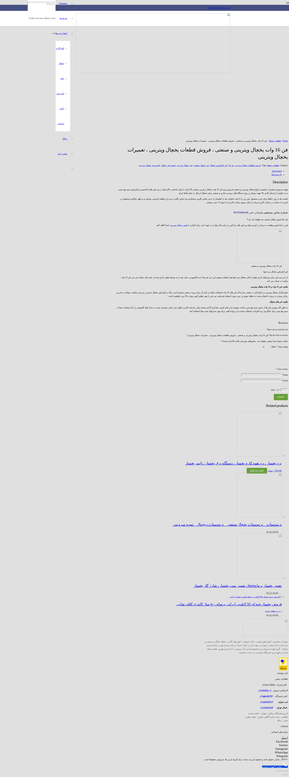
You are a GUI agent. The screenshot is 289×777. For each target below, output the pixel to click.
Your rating (282, 347)
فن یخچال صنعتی (201, 165)
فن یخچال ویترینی (184, 165)
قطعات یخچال (275, 141)
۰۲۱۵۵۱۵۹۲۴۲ (266, 696)
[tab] (199, 171)
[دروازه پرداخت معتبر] (283, 670)
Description (277, 171)
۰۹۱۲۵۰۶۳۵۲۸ (268, 685)
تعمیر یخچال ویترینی (178, 225)
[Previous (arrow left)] (286, 774)
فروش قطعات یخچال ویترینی (248, 165)
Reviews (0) (277, 175)
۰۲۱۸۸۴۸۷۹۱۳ (266, 702)
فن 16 (231, 165)
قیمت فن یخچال (168, 165)
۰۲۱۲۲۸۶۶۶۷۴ (266, 708)
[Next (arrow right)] (283, 774)
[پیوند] (153, 72)
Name (284, 375)
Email (284, 380)
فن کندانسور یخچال (218, 165)
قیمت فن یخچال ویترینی (149, 165)
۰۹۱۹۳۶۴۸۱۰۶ (264, 690)
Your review (282, 369)
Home (285, 141)
